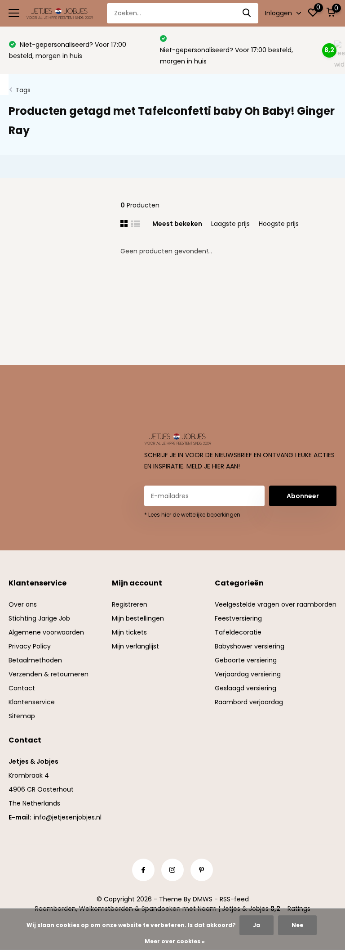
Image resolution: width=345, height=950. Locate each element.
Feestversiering (238, 618)
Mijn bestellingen (138, 618)
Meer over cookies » (175, 941)
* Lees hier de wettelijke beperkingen (192, 514)
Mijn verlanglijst (135, 646)
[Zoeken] (247, 13)
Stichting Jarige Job (39, 618)
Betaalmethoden (35, 660)
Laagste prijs (230, 223)
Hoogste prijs (279, 223)
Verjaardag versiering (248, 674)
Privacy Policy (30, 646)
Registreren (129, 604)
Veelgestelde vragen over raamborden (275, 604)
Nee (297, 925)
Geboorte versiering (246, 660)
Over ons (23, 604)
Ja (256, 925)
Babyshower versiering (249, 646)
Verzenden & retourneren (48, 674)
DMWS (202, 899)
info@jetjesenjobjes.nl (68, 817)
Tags (23, 90)
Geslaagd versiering (245, 688)
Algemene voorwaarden (46, 632)
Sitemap (22, 715)
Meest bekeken (177, 223)
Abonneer (303, 495)
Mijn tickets (129, 632)
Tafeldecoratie (238, 632)
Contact (22, 688)
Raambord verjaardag (249, 702)
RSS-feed (234, 899)
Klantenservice (32, 702)
